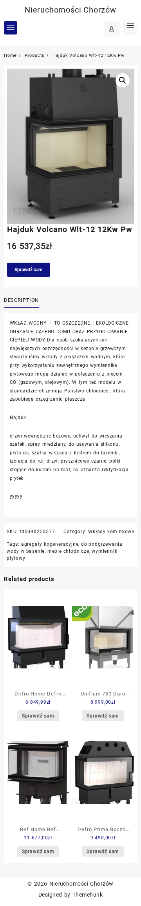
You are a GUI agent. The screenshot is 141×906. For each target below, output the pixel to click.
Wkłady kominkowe (111, 531)
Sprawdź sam (28, 269)
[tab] (23, 300)
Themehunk (87, 894)
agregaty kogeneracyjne (50, 544)
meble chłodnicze (68, 551)
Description (21, 300)
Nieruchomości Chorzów (70, 10)
